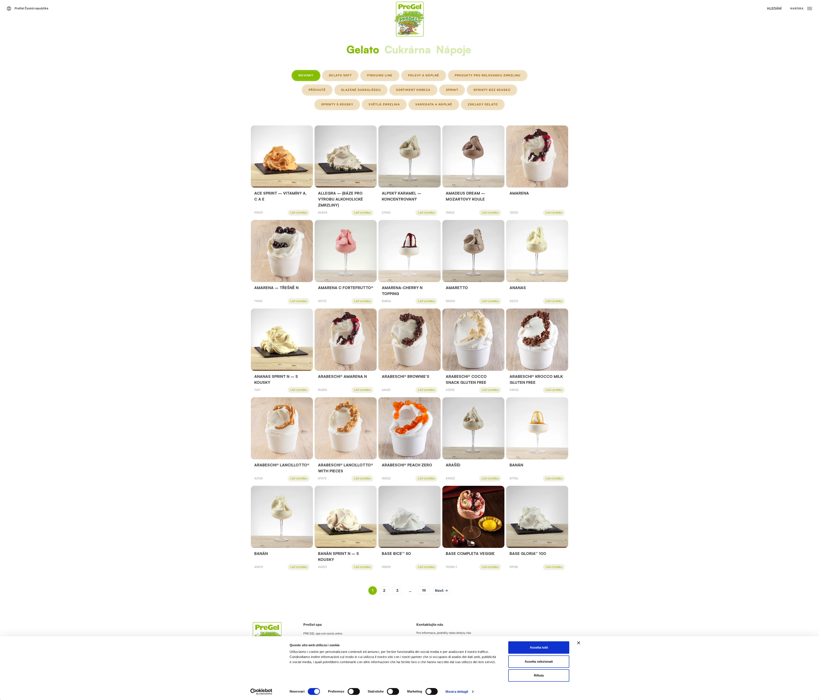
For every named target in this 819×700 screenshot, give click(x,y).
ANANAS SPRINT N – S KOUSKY (276, 379)
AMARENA (519, 193)
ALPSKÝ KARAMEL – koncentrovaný (401, 196)
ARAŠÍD (453, 465)
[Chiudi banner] (578, 642)
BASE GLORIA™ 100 (528, 553)
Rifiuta (539, 675)
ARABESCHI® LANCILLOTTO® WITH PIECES (345, 468)
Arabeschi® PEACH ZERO (407, 465)
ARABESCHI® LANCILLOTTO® (281, 465)
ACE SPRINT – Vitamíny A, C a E (280, 196)
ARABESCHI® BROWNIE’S (405, 376)
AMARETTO (457, 287)
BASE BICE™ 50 (396, 553)
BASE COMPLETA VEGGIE (470, 553)
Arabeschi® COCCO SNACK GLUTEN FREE (466, 379)
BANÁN (516, 465)
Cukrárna (407, 50)
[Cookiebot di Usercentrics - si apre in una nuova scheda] (261, 691)
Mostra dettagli (457, 691)
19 (424, 590)
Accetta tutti (539, 647)
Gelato (362, 50)
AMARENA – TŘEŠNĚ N (276, 287)
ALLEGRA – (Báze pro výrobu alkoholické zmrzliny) (340, 199)
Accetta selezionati (539, 661)
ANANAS (518, 287)
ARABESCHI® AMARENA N (342, 376)
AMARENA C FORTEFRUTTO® (345, 287)
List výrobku (298, 212)
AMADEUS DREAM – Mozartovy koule (465, 196)
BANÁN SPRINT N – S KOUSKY (338, 556)
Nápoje (453, 50)
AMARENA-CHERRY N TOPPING (402, 290)
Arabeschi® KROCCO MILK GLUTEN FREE (536, 379)
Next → (441, 590)
